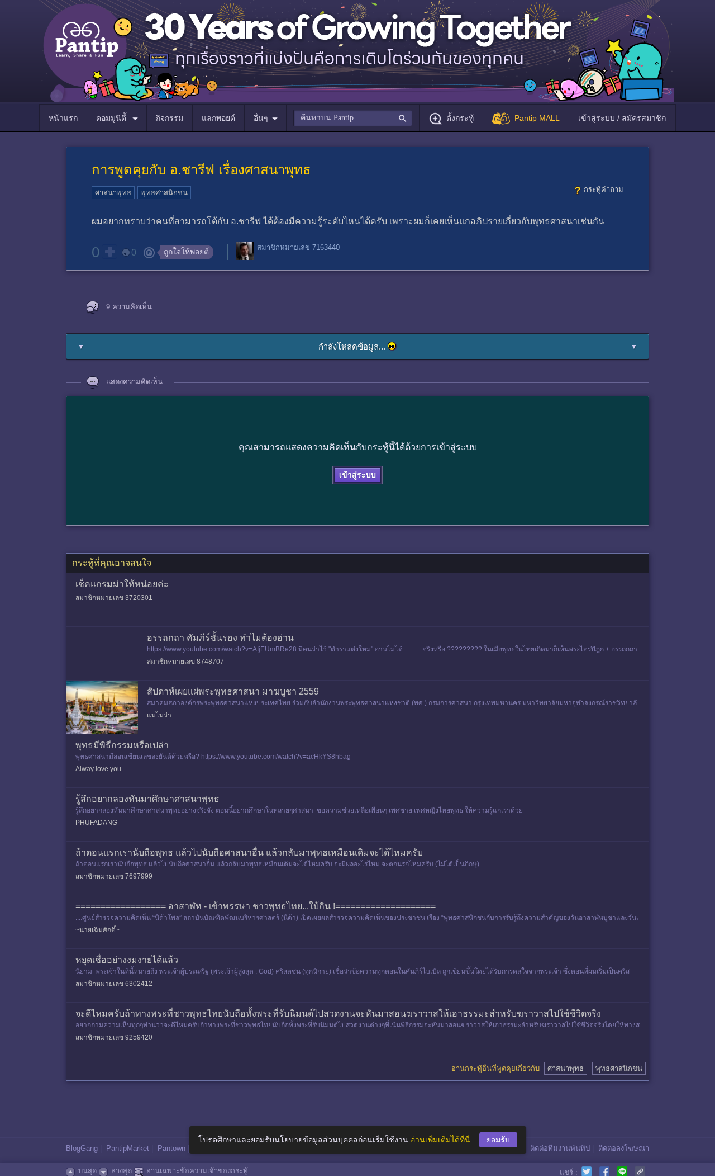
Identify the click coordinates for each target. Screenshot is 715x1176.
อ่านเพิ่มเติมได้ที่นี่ (440, 1139)
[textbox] (352, 118)
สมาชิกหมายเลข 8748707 (185, 661)
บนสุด (87, 1170)
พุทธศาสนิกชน (164, 192)
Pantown (171, 1148)
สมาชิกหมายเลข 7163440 (298, 247)
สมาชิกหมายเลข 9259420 (113, 1037)
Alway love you (98, 769)
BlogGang (82, 1148)
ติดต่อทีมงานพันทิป (560, 1148)
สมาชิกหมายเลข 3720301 (113, 598)
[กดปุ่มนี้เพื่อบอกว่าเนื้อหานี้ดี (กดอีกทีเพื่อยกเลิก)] (109, 251)
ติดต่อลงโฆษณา (623, 1148)
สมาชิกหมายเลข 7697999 (113, 876)
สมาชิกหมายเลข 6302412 (113, 984)
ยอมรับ (498, 1139)
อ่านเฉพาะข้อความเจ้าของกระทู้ (197, 1170)
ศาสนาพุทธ (113, 192)
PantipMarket (127, 1148)
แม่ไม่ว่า (159, 715)
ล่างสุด (121, 1170)
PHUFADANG (96, 822)
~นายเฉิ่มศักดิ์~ (97, 930)
